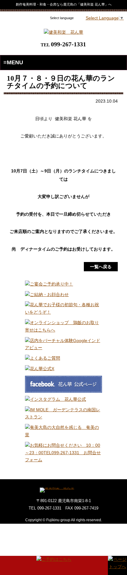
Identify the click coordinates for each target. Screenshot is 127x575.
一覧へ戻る (101, 266)
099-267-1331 (68, 44)
